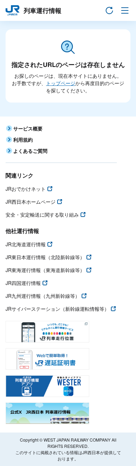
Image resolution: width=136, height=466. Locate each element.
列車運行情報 (42, 10)
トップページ (60, 83)
